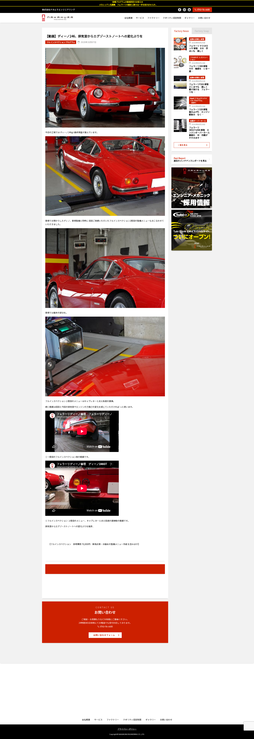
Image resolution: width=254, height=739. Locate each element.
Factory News (181, 31)
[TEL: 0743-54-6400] (202, 9)
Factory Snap (202, 31)
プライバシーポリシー (127, 729)
